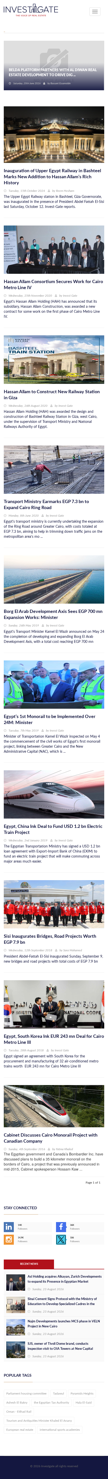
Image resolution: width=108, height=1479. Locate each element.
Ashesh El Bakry (16, 1402)
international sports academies (60, 1429)
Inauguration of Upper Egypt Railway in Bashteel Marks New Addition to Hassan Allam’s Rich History (52, 177)
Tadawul (58, 1393)
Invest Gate (70, 295)
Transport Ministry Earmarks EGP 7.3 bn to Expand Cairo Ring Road (46, 505)
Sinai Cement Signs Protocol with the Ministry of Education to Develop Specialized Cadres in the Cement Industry (62, 1304)
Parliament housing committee (26, 1393)
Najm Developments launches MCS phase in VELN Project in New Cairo (64, 1324)
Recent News (29, 1264)
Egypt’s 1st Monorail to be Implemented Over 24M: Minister (49, 719)
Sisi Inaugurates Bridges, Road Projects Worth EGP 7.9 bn (50, 939)
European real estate (19, 1429)
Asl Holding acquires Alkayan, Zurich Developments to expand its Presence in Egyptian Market (65, 1279)
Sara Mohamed (72, 950)
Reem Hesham (65, 190)
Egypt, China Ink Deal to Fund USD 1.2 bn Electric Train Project (53, 829)
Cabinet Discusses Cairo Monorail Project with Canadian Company (50, 1138)
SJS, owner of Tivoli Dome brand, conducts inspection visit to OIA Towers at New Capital (60, 1346)
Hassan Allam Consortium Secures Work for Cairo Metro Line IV (53, 285)
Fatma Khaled (64, 1149)
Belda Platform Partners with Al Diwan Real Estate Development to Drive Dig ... (53, 72)
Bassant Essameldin (60, 83)
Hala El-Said (84, 1402)
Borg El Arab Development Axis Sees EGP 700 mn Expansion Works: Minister (53, 614)
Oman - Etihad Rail (18, 1411)
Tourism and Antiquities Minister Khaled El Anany (39, 1420)
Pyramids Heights (82, 1393)
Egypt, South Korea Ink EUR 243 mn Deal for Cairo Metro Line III (54, 1039)
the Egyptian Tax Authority (51, 1402)
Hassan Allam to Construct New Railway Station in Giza (52, 395)
